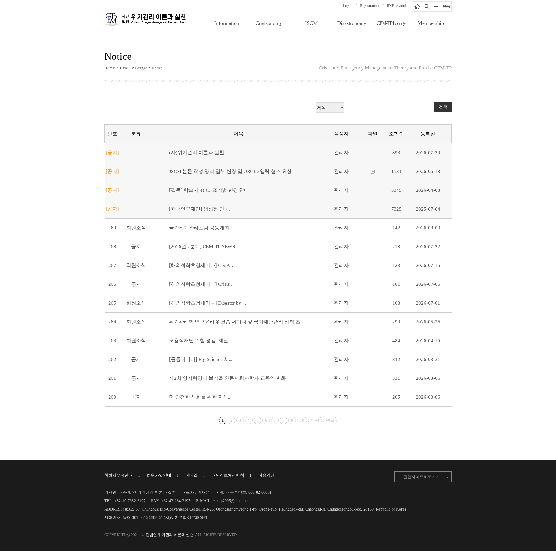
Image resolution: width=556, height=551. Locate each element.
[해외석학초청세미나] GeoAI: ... (203, 265)
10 (302, 420)
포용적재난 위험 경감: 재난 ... (201, 340)
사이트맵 (437, 6)
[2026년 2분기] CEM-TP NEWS (202, 246)
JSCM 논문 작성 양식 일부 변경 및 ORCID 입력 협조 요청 (230, 171)
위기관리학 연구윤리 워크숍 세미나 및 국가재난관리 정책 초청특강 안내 (247, 322)
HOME (417, 6)
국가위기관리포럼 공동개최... (201, 228)
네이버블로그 (447, 6)
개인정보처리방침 (228, 475)
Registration (369, 5)
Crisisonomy (268, 23)
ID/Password (396, 5)
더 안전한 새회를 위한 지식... (200, 397)
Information (226, 23)
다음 (315, 420)
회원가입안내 (159, 475)
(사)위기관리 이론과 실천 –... (200, 152)
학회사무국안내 (118, 475)
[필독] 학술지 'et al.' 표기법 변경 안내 (209, 190)
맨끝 (330, 420)
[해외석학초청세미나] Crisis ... (202, 284)
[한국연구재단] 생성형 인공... (201, 209)
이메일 (191, 475)
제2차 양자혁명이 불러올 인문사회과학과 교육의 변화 (227, 378)
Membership (431, 23)
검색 (443, 106)
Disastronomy (351, 23)
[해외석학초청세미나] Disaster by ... (207, 303)
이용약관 (266, 475)
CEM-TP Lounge (390, 23)
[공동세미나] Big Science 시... (200, 359)
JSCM (311, 23)
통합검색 (427, 6)
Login (347, 5)
